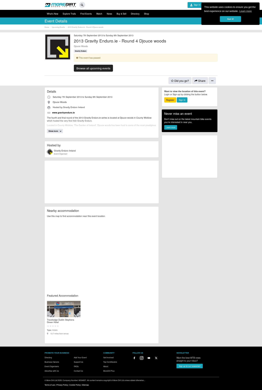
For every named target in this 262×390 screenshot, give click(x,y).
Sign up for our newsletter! (189, 366)
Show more (54, 131)
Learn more (170, 127)
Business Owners (52, 362)
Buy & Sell (121, 13)
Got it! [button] (230, 19)
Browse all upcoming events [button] (93, 68)
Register (170, 99)
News (109, 13)
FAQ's (76, 366)
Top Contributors (110, 362)
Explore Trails (69, 13)
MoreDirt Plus (108, 371)
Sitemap (85, 384)
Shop (146, 13)
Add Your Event (80, 357)
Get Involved (108, 357)
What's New (52, 13)
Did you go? (181, 81)
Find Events (86, 13)
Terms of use (50, 384)
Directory (135, 13)
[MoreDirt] (60, 5)
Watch (99, 13)
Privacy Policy (62, 384)
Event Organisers (52, 366)
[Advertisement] (102, 182)
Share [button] (201, 81)
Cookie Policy (75, 384)
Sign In (195, 5)
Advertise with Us (52, 371)
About (105, 366)
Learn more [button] (245, 11)
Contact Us (78, 371)
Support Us (78, 362)
